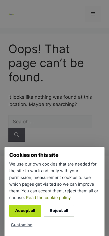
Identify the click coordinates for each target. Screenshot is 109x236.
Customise (21, 224)
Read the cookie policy (48, 197)
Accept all (25, 210)
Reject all (59, 210)
